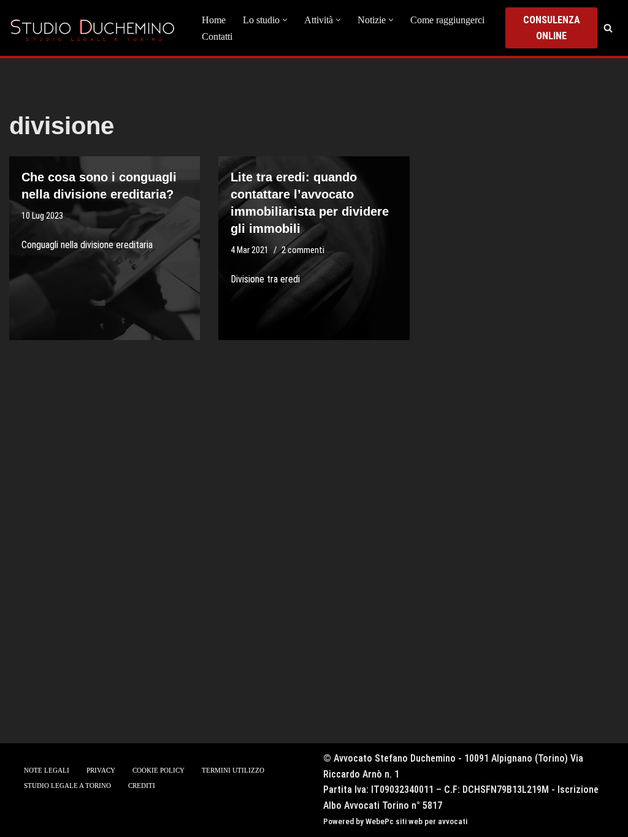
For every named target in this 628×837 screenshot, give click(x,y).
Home (214, 20)
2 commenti (302, 250)
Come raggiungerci (447, 20)
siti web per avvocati (431, 821)
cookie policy (158, 770)
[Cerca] (608, 27)
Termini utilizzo (233, 770)
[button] (285, 20)
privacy (100, 770)
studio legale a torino (67, 785)
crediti (141, 785)
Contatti (217, 36)
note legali (46, 770)
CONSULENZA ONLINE (551, 28)
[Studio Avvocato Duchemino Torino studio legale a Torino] (95, 27)
